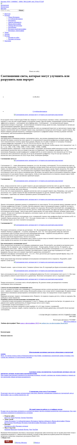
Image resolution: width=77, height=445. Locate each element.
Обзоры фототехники (15, 25)
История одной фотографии (17, 29)
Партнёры (29, 417)
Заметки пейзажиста (14, 22)
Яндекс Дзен (28, 429)
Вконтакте (14, 429)
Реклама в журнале (14, 39)
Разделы (7, 15)
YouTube (35, 429)
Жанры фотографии (14, 24)
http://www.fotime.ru (70, 321)
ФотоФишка (12, 27)
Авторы (7, 34)
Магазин (3, 8)
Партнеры (8, 41)
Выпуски (7, 14)
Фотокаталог (5, 5)
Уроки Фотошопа (13, 17)
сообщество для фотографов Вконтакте (54, 323)
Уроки (7, 32)
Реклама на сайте (13, 37)
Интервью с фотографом (16, 30)
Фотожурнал (5, 7)
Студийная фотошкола (15, 19)
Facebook (21, 429)
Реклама (7, 36)
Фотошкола (12, 20)
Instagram (7, 429)
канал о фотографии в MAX (29, 323)
